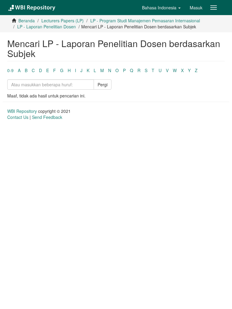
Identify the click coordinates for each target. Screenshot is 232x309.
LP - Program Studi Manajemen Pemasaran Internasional (145, 21)
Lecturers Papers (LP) (62, 21)
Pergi (103, 84)
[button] (161, 7)
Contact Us (17, 117)
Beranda (26, 21)
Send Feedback (47, 117)
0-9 (10, 70)
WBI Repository (22, 111)
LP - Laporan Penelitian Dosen (46, 27)
